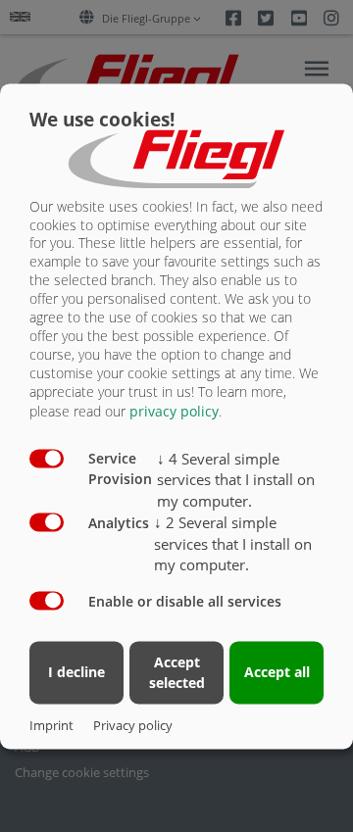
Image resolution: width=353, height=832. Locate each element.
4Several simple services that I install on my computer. (236, 480)
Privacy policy (133, 725)
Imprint (51, 725)
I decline (76, 672)
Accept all (277, 672)
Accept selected (177, 672)
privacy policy (174, 411)
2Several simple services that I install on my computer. (233, 544)
